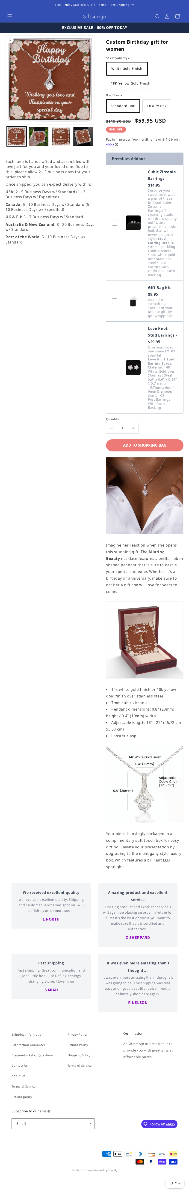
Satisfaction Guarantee (29, 1045)
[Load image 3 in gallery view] (61, 136)
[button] (10, 16)
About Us (18, 1076)
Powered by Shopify (106, 1170)
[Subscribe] (89, 1123)
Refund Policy (78, 1045)
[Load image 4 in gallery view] (83, 136)
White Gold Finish (126, 68)
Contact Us (20, 1065)
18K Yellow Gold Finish (131, 83)
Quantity (112, 419)
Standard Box (123, 106)
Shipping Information (28, 1034)
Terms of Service (24, 1086)
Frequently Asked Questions (33, 1055)
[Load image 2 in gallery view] (39, 136)
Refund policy (22, 1097)
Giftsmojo (87, 1170)
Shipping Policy (79, 1055)
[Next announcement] (180, 5)
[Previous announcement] (9, 5)
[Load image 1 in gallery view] (17, 136)
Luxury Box (156, 106)
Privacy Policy (78, 1034)
